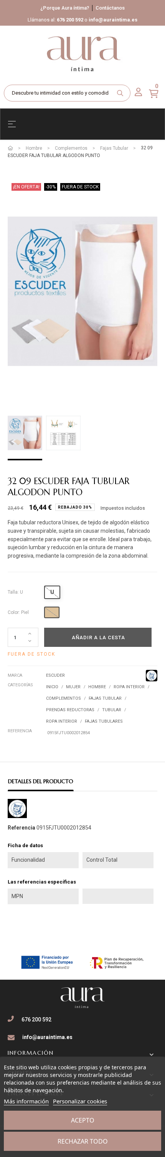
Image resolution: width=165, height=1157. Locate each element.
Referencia (20, 730)
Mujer (73, 686)
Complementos (63, 698)
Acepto (82, 1120)
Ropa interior (61, 721)
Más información (26, 1101)
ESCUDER (55, 675)
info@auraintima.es (113, 20)
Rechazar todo (83, 1141)
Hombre (97, 686)
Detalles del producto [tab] (40, 781)
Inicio (52, 686)
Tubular (111, 709)
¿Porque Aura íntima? (64, 8)
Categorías (20, 684)
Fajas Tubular (105, 698)
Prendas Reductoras (70, 709)
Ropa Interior (129, 686)
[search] (120, 93)
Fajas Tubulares (104, 721)
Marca (15, 675)
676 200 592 (70, 20)
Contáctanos (110, 8)
